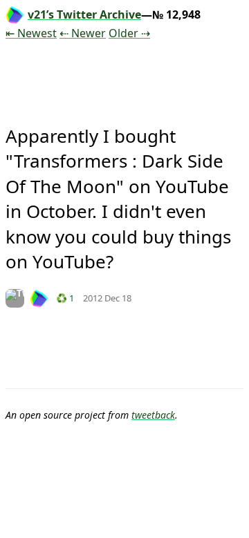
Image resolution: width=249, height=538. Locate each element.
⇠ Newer (82, 33)
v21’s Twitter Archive (84, 14)
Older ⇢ (129, 33)
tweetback (153, 414)
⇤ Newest (31, 33)
